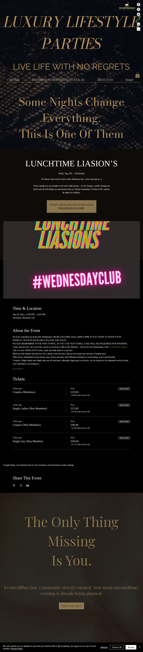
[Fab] (138, 29)
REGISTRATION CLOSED (71, 208)
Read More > (18, 368)
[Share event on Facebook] (14, 485)
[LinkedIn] (138, 24)
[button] (137, 75)
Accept (131, 647)
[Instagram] (138, 9)
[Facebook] (138, 4)
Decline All (116, 647)
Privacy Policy (17, 648)
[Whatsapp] (138, 19)
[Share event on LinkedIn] (27, 485)
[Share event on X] (21, 485)
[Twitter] (138, 14)
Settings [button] (104, 647)
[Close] (139, 647)
